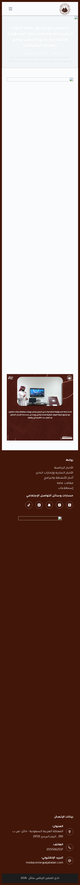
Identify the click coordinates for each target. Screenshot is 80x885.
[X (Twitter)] (69, 505)
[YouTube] (39, 505)
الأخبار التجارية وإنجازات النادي (54, 473)
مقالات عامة (65, 483)
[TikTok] (29, 505)
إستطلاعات (65, 488)
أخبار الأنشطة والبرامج (58, 478)
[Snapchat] (49, 505)
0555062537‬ (55, 849)
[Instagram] (59, 505)
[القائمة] (10, 8)
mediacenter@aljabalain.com (44, 863)
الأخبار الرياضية (63, 468)
